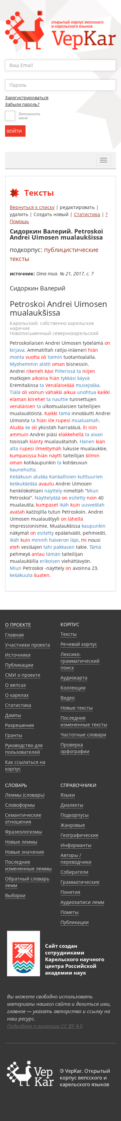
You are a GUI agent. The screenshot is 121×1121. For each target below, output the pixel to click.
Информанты (76, 845)
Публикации (19, 665)
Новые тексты (77, 708)
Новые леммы (21, 842)
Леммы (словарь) (24, 795)
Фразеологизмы (23, 832)
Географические (79, 835)
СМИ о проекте (22, 675)
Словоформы (20, 805)
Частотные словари (83, 734)
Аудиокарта (74, 677)
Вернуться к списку (32, 207)
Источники (18, 655)
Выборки (15, 895)
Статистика (87, 214)
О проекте (18, 624)
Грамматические (80, 882)
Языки (68, 795)
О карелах (17, 695)
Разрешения (19, 725)
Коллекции (73, 687)
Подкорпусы (75, 815)
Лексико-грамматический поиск (80, 661)
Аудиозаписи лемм (82, 902)
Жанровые (73, 825)
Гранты (13, 735)
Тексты (69, 634)
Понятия (70, 892)
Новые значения (24, 852)
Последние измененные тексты (84, 721)
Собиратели (74, 872)
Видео (68, 698)
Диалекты (72, 805)
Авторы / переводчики (76, 858)
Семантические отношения (23, 818)
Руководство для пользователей (24, 748)
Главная (14, 635)
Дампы (13, 715)
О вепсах (15, 685)
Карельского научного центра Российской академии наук (74, 966)
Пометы (70, 912)
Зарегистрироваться (26, 97)
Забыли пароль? (22, 104)
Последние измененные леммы (28, 865)
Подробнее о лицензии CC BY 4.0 (44, 1026)
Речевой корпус (79, 644)
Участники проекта (27, 645)
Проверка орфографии (75, 747)
